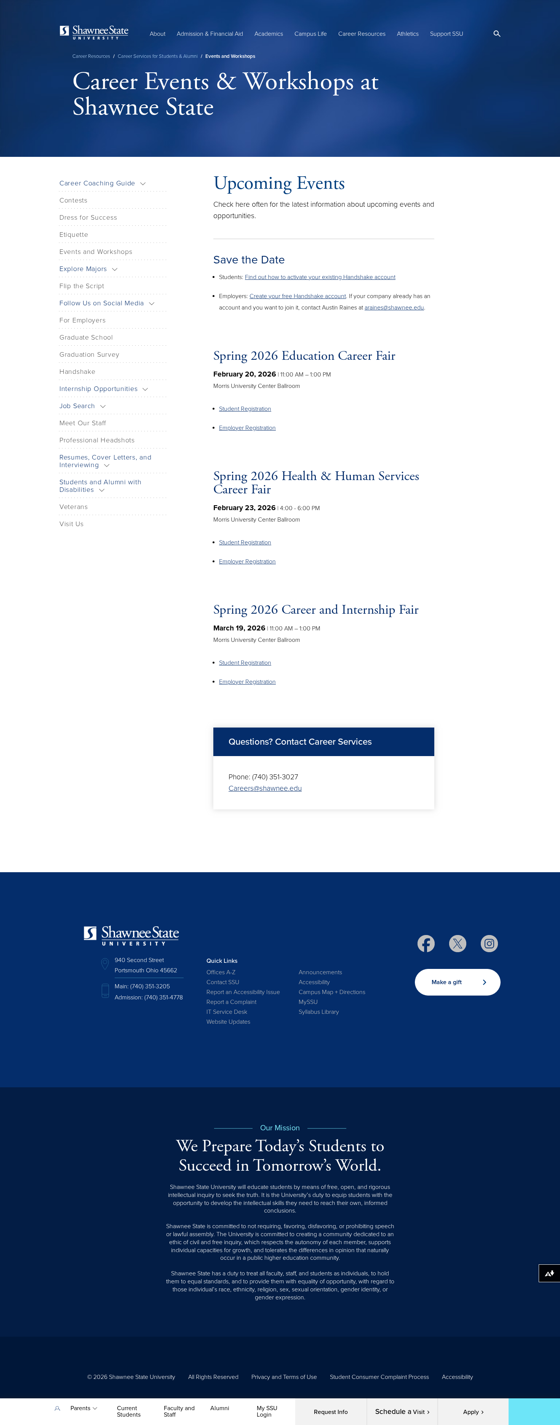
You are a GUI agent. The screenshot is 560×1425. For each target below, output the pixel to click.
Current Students (129, 1411)
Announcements (320, 972)
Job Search (77, 406)
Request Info (331, 1412)
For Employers (82, 320)
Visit (400, 1412)
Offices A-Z (220, 972)
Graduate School (86, 337)
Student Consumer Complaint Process (379, 1377)
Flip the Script (81, 286)
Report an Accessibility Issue (243, 992)
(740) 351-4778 (163, 997)
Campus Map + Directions (332, 992)
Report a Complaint (231, 1002)
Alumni (219, 1408)
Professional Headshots (97, 440)
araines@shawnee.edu (394, 307)
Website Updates (228, 1022)
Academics (268, 34)
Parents (80, 1408)
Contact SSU (222, 982)
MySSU (308, 1002)
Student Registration (245, 409)
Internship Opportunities (98, 389)
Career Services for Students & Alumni (158, 56)
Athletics (408, 34)
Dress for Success (88, 217)
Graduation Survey (89, 354)
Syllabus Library (319, 1012)
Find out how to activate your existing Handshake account (320, 277)
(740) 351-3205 (150, 986)
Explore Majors (83, 269)
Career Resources (362, 34)
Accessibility (314, 982)
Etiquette (73, 234)
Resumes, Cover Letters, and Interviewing (105, 461)
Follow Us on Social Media (101, 303)
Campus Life (310, 34)
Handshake (77, 371)
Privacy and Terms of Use (284, 1377)
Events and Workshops (95, 251)
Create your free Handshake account (298, 296)
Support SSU (446, 34)
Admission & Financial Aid (210, 34)
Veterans (73, 507)
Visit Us (71, 524)
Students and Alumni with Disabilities (100, 486)
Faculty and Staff (179, 1411)
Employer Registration (247, 428)
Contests (73, 200)
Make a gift (447, 982)
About (157, 34)
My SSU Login (267, 1411)
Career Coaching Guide (97, 183)
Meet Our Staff (82, 423)
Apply (471, 1412)
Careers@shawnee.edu (265, 788)
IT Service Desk (226, 1012)
